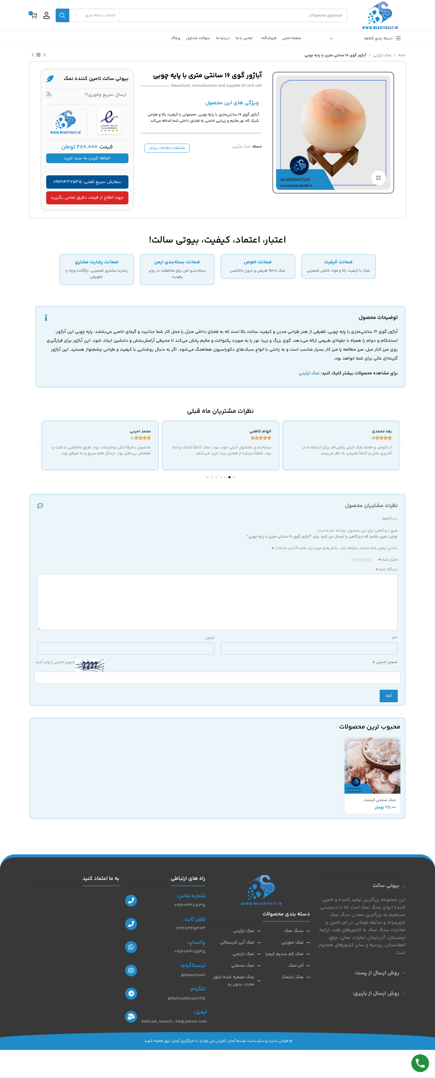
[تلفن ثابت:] (131, 924)
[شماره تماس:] (131, 901)
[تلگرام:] (131, 994)
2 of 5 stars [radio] (366, 560)
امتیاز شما (388, 559)
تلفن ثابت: (194, 919)
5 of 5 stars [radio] (353, 560)
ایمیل (210, 638)
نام (395, 638)
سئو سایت (255, 1041)
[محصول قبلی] (44, 55)
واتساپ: (196, 943)
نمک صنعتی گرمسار (380, 800)
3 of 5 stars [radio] (362, 560)
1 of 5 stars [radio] (370, 560)
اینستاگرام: (192, 966)
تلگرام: (197, 989)
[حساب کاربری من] (46, 15)
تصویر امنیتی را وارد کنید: (54, 662)
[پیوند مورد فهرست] (285, 931)
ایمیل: (200, 1012)
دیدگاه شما (387, 570)
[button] (234, 477)
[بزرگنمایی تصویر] (378, 177)
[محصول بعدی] (33, 55)
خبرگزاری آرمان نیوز (179, 1041)
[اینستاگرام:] (131, 970)
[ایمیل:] (131, 1017)
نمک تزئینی (382, 55)
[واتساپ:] (131, 947)
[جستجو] (62, 15)
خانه (401, 55)
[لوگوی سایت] (379, 15)
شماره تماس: (190, 896)
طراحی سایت (278, 1041)
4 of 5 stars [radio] (357, 560)
